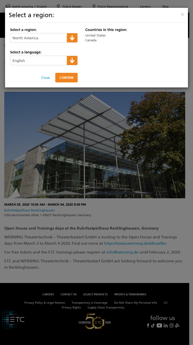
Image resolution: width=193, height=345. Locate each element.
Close (45, 77)
